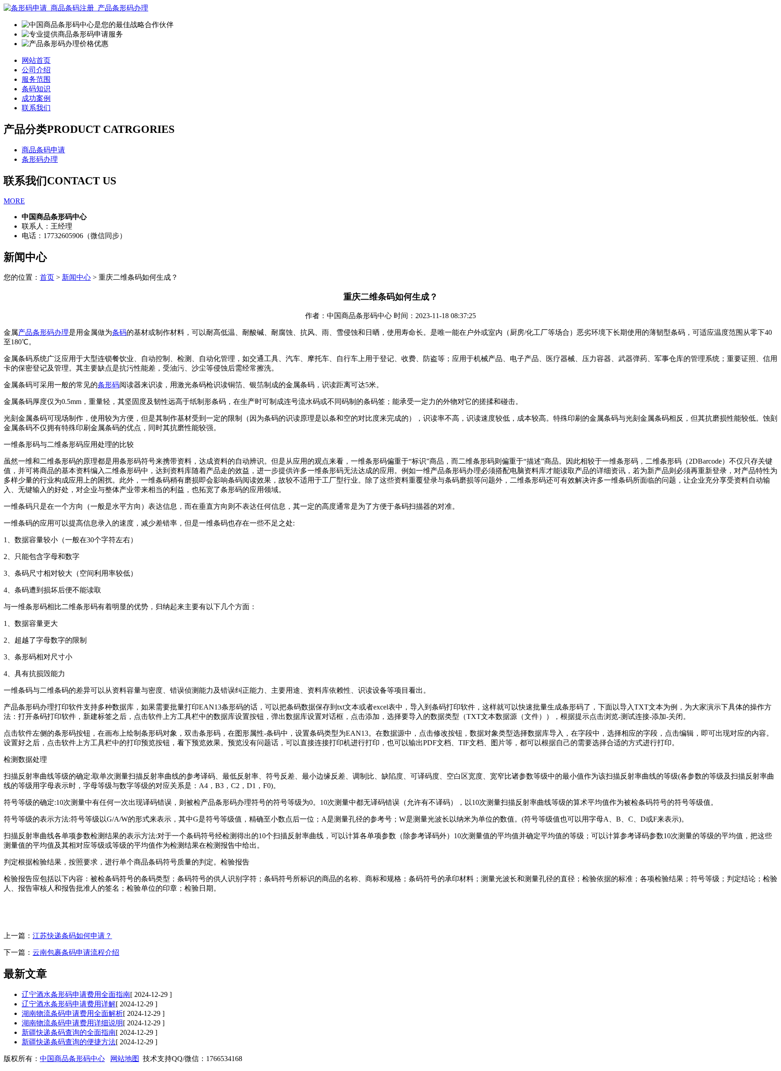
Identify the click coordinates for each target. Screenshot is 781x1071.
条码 (119, 332)
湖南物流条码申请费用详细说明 (72, 1023)
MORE (14, 201)
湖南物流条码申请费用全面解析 (72, 1013)
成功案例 (36, 98)
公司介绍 (36, 70)
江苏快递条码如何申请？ (72, 935)
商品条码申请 (43, 150)
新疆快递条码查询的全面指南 (69, 1032)
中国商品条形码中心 (72, 1058)
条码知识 (36, 89)
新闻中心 (76, 277)
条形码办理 (40, 159)
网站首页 (36, 60)
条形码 (108, 385)
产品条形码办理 (43, 332)
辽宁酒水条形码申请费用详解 (69, 1004)
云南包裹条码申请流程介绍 (76, 952)
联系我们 (36, 108)
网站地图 (124, 1058)
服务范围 (36, 79)
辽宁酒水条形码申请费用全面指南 (76, 994)
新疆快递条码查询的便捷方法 (69, 1042)
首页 (47, 277)
